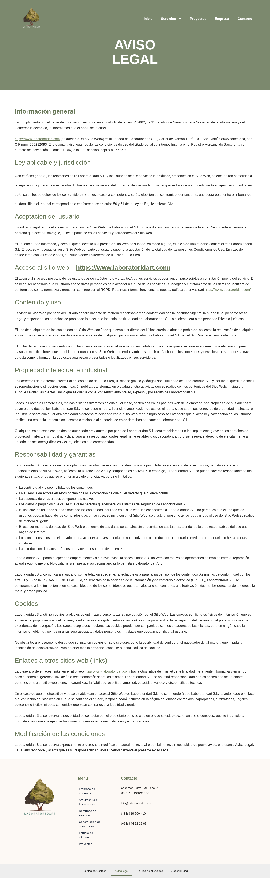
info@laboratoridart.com (137, 803)
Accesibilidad (179, 871)
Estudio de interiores (86, 835)
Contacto (245, 19)
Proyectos (198, 19)
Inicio (148, 19)
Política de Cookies (94, 871)
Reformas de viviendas (87, 813)
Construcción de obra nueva (90, 824)
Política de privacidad (150, 871)
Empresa (222, 19)
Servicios (168, 19)
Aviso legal (121, 871)
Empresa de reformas (87, 791)
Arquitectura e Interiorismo (88, 802)
